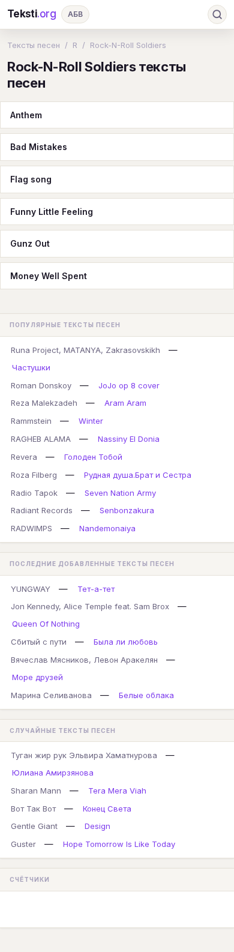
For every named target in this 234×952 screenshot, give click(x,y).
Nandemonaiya (107, 528)
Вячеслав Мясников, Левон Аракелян (84, 659)
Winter (91, 421)
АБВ (75, 14)
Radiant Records (42, 510)
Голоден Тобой (93, 457)
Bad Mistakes (38, 147)
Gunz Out (30, 243)
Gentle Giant (34, 826)
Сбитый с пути (39, 641)
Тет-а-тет (96, 589)
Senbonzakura (127, 510)
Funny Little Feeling (51, 211)
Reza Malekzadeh (44, 403)
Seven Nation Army (120, 493)
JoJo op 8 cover (129, 385)
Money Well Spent (48, 276)
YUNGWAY (30, 589)
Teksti (31, 14)
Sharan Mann (36, 790)
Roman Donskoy (41, 385)
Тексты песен (33, 45)
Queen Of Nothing (46, 623)
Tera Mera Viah (117, 790)
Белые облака (146, 695)
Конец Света (107, 808)
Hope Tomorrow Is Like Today (119, 844)
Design (97, 826)
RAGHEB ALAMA (41, 439)
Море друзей (37, 677)
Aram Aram (125, 403)
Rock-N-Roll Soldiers (128, 45)
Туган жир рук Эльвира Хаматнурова (84, 755)
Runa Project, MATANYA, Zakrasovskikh (85, 350)
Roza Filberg (34, 475)
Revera (24, 457)
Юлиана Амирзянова (53, 772)
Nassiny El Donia (129, 439)
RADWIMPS (31, 528)
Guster (23, 844)
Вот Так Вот (33, 808)
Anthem (26, 115)
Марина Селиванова (51, 695)
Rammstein (31, 421)
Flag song (31, 179)
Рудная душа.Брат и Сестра (137, 475)
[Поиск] (217, 14)
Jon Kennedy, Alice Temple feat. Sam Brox (90, 606)
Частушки (31, 367)
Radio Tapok (34, 493)
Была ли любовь (126, 641)
